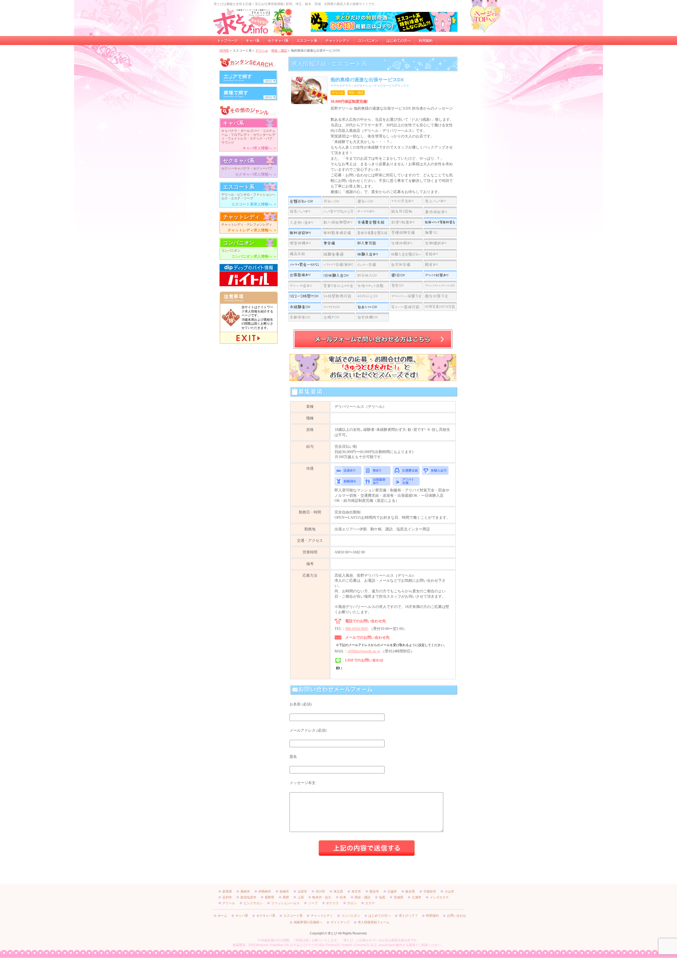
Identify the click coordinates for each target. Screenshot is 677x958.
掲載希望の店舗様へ (308, 922)
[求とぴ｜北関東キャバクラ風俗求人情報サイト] (253, 30)
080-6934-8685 (356, 629)
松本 (343, 897)
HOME (224, 50)
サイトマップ (340, 922)
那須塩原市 (248, 897)
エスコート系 (293, 915)
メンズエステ (439, 897)
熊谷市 (374, 891)
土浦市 (416, 897)
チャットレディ (322, 915)
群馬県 (227, 891)
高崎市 (245, 891)
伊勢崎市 (264, 891)
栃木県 (410, 891)
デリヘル (261, 50)
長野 (286, 897)
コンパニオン (350, 915)
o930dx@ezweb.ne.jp (364, 651)
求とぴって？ (408, 915)
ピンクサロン (253, 903)
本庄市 (356, 891)
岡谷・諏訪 (279, 50)
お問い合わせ (456, 915)
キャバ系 (241, 915)
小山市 (449, 891)
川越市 (392, 891)
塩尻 (382, 897)
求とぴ (332, 933)
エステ (370, 903)
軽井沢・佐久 (321, 897)
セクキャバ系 (265, 915)
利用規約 (432, 915)
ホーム (222, 915)
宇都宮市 (429, 891)
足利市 (227, 897)
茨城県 (398, 897)
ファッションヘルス (285, 903)
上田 (301, 897)
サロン (352, 903)
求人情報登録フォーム (374, 922)
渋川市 (320, 891)
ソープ (313, 903)
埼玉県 (338, 891)
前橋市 (284, 891)
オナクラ (332, 903)
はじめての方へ (379, 915)
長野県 (269, 897)
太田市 (302, 891)
